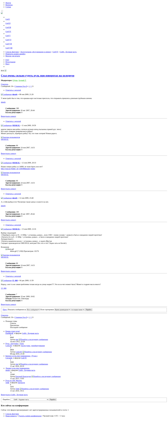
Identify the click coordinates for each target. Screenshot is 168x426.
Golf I (7, 19)
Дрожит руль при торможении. (17, 368)
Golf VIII (8, 48)
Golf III (8, 27)
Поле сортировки (47, 310)
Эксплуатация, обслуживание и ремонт (35, 52)
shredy (14, 94)
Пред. (5, 310)
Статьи (8, 7)
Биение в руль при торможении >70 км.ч (21, 356)
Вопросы (9, 5)
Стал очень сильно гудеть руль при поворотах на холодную (37, 75)
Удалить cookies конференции (29, 416)
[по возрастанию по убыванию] (81, 310)
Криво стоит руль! (12, 331)
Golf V (8, 36)
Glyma (15, 80)
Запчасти (21, 383)
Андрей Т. (22, 80)
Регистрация (10, 62)
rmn (16, 339)
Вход (7, 64)
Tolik (7, 383)
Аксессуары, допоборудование (33, 346)
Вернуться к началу (8, 116)
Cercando (8, 358)
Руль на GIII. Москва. (13, 381)
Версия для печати (12, 56)
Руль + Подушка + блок (14, 344)
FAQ (7, 60)
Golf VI (8, 40)
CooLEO (8, 346)
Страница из (21, 86)
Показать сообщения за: (17, 310)
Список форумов (12, 52)
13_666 (15, 280)
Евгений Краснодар (23, 376)
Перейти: (6, 399)
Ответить (4, 84)
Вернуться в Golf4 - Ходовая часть (14, 395)
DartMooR (9, 333)
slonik (7, 370)
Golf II (7, 23)
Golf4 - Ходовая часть (68, 52)
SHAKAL (16, 125)
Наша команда (11, 416)
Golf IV (8, 32)
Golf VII (8, 44)
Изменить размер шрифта (15, 54)
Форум (8, 3)
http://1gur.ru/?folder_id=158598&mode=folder (18, 169)
